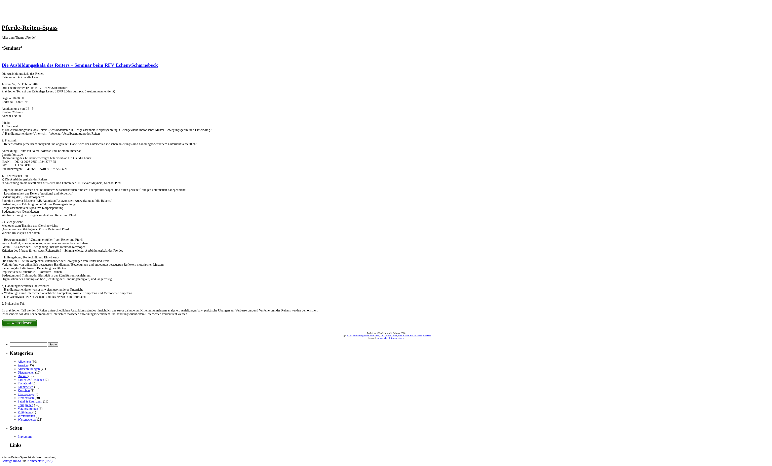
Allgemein (382, 338)
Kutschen (24, 390)
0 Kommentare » (396, 338)
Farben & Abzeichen (31, 379)
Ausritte (23, 365)
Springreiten (25, 405)
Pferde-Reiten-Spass (29, 27)
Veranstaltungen (28, 408)
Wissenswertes (27, 419)
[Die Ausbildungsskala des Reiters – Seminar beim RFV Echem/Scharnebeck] (20, 327)
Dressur (23, 376)
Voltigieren (25, 412)
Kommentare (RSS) (39, 461)
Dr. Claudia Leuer (389, 335)
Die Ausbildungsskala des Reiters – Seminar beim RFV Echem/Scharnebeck (80, 65)
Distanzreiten (26, 372)
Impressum (25, 436)
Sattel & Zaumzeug (30, 401)
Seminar (427, 335)
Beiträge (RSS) (11, 461)
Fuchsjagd (24, 383)
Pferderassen (26, 397)
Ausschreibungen (29, 369)
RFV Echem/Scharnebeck (410, 335)
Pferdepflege (26, 394)
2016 (349, 335)
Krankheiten (25, 387)
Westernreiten (26, 416)
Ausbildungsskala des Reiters (366, 335)
